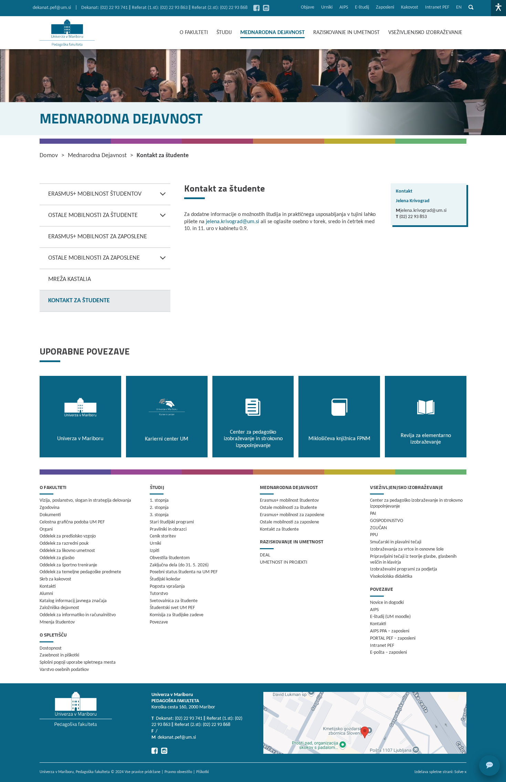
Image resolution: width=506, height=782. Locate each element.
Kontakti (48, 586)
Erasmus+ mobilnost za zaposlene (97, 236)
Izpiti (154, 550)
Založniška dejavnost (59, 607)
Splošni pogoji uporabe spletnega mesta (78, 662)
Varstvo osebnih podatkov (64, 669)
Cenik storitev (163, 536)
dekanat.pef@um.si (52, 7)
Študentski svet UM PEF (172, 607)
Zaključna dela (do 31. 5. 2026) (179, 565)
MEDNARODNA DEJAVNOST (272, 32)
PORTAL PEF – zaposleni (392, 638)
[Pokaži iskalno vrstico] (470, 8)
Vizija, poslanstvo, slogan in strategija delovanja (85, 500)
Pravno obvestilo (178, 772)
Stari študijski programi (172, 522)
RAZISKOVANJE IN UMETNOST (346, 32)
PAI (373, 513)
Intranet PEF (437, 7)
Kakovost (409, 7)
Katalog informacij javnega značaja (73, 601)
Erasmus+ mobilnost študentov (94, 194)
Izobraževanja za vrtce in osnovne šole (407, 549)
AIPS (343, 7)
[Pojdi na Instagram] (266, 8)
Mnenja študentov (57, 622)
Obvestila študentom (170, 558)
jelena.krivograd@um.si (232, 222)
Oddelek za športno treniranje (68, 565)
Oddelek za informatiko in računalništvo (78, 615)
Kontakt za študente (79, 300)
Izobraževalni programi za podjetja (403, 569)
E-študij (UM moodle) (390, 616)
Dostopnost (51, 648)
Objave (307, 7)
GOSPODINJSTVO (386, 520)
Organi (46, 529)
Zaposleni (385, 7)
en (459, 7)
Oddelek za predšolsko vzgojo (68, 536)
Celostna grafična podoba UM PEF (72, 522)
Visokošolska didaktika (391, 576)
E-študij (362, 7)
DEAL (265, 555)
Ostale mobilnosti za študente (93, 215)
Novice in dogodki (387, 602)
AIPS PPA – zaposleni (389, 631)
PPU (374, 534)
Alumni (46, 593)
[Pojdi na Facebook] (256, 8)
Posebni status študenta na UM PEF (184, 572)
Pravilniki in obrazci (168, 529)
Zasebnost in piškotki (59, 655)
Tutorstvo (159, 593)
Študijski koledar (165, 579)
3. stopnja (159, 515)
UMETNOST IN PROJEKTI (283, 562)
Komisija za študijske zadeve (176, 615)
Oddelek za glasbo (57, 558)
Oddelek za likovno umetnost (67, 550)
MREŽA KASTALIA (69, 279)
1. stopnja (159, 500)
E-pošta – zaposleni (388, 652)
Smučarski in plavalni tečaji (395, 542)
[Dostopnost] (498, 8)
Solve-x (460, 772)
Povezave (159, 622)
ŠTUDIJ (224, 32)
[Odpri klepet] (489, 765)
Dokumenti (50, 515)
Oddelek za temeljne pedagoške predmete (80, 572)
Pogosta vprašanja (167, 586)
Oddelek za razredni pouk (64, 543)
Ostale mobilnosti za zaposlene (94, 258)
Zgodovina (50, 507)
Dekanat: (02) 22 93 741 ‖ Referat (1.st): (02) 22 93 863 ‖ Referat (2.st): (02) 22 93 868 (164, 7)
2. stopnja (159, 507)
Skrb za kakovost (55, 579)
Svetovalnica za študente (174, 601)
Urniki (327, 7)
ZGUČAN (378, 528)
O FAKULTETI (194, 32)
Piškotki (202, 772)
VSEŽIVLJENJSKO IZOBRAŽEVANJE (425, 32)
